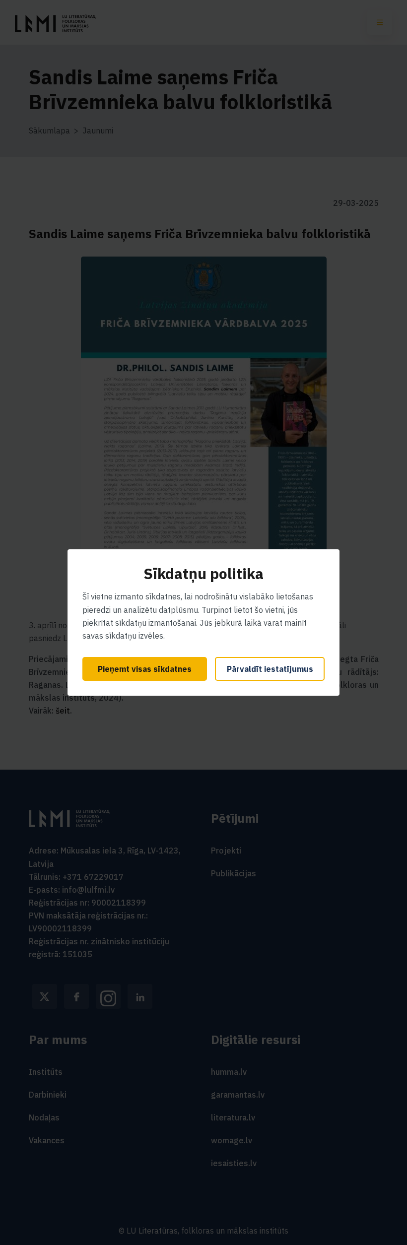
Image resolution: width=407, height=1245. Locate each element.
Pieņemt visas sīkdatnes (145, 669)
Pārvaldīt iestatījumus (270, 669)
